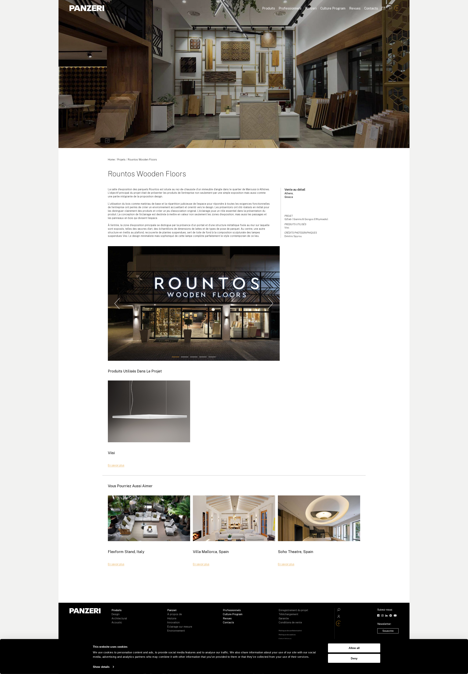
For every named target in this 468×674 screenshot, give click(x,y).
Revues (355, 8)
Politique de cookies (287, 634)
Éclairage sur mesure (179, 626)
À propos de (174, 614)
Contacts (371, 8)
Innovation (173, 622)
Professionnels (290, 8)
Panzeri (311, 8)
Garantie (284, 618)
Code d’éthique (285, 638)
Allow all (354, 648)
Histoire (171, 618)
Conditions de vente (290, 622)
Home (111, 159)
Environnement (176, 630)
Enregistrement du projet (293, 610)
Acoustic (117, 622)
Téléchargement (288, 614)
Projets (121, 159)
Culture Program (333, 8)
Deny (354, 658)
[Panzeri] (86, 8)
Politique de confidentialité (290, 630)
